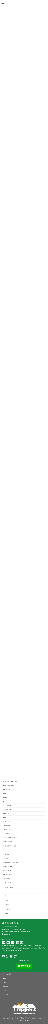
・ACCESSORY (8, 883)
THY (4, 850)
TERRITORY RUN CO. (10, 838)
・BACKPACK (8, 887)
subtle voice (7, 822)
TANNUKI (6, 826)
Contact (5, 986)
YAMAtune (6, 878)
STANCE (6, 813)
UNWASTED (7, 870)
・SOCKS (6, 909)
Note (4, 982)
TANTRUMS (7, 830)
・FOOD (6, 891)
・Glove (6, 896)
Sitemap (5, 994)
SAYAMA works (8, 809)
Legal (5, 978)
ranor (5, 797)
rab (4, 793)
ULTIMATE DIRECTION (10, 862)
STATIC (5, 818)
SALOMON (7, 805)
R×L (4, 801)
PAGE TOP (44, 950)
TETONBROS (7, 842)
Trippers (6, 854)
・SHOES (6, 905)
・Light (5, 900)
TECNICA (6, 834)
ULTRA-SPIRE (7, 866)
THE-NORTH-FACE (9, 846)
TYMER (5, 858)
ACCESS (7, 934)
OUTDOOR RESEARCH (11, 781)
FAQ (4, 990)
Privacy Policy (7, 974)
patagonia (6, 789)
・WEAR (6, 913)
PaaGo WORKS (8, 785)
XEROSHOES (7, 874)
